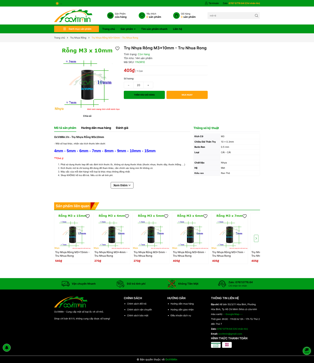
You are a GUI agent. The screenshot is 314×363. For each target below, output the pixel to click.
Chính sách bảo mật (137, 315)
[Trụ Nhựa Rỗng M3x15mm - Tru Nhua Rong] (72, 231)
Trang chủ (108, 29)
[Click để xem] (87, 78)
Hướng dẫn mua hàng (182, 303)
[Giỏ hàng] (184, 15)
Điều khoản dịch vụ (181, 315)
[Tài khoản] (212, 3)
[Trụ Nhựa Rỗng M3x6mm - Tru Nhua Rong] (190, 231)
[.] (72, 255)
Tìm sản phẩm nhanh (154, 29)
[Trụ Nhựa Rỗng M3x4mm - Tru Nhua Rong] (112, 231)
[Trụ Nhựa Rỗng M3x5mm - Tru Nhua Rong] (151, 231)
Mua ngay (187, 95)
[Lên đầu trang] (307, 342)
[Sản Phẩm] (117, 15)
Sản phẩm (127, 29)
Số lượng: (129, 78)
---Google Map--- (232, 314)
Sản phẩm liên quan (72, 206)
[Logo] (73, 15)
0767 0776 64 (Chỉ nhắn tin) (232, 328)
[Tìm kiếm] (256, 15)
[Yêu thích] (150, 15)
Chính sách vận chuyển (139, 309)
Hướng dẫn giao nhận (182, 309)
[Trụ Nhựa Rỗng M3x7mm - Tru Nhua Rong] (229, 231)
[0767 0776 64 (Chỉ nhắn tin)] (241, 3)
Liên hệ (177, 29)
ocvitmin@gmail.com (230, 333)
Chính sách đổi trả (136, 303)
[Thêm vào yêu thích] (117, 48)
